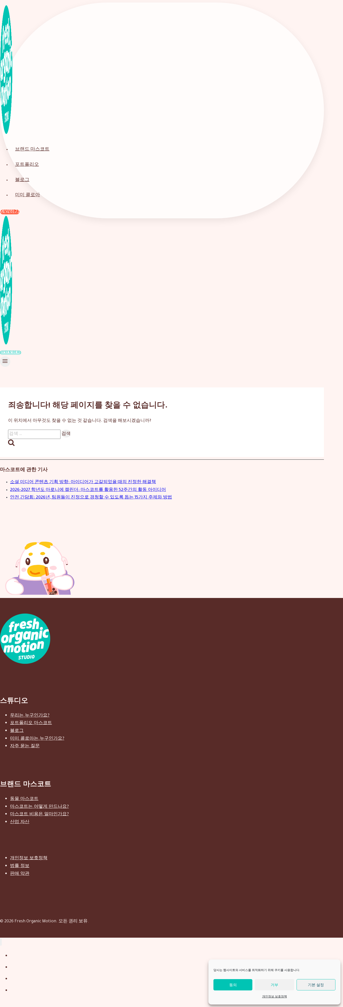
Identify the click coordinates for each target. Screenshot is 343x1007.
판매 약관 (19, 873)
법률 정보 (19, 865)
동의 (233, 984)
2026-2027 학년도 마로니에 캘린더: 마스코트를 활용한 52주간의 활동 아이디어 (88, 490)
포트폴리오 (27, 165)
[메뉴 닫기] (1, 942)
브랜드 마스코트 (32, 149)
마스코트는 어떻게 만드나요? (39, 806)
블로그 (22, 180)
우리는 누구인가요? (29, 715)
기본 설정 (316, 984)
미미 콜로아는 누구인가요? (37, 738)
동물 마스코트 (24, 798)
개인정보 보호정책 (274, 996)
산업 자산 (19, 821)
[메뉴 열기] (5, 361)
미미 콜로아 (27, 195)
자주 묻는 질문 (25, 745)
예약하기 (9, 212)
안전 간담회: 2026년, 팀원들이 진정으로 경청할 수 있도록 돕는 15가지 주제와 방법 (91, 497)
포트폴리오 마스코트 (31, 722)
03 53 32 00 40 (10, 352)
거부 (274, 984)
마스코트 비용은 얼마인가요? (39, 814)
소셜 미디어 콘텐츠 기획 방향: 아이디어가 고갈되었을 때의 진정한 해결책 (83, 482)
